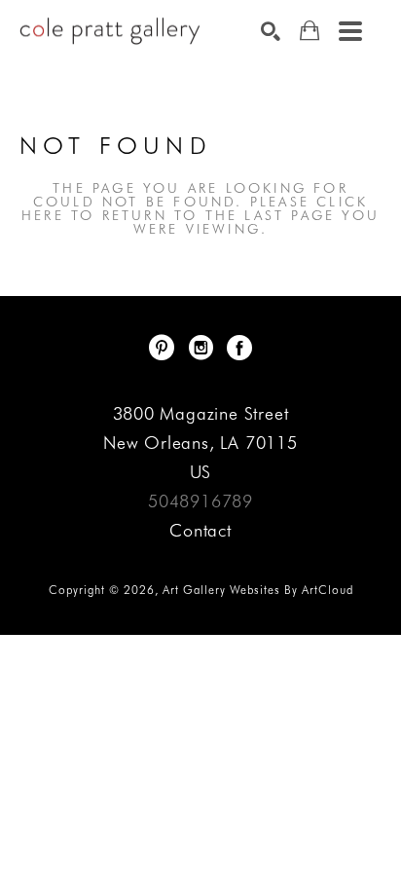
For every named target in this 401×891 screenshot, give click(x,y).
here (42, 215)
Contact (200, 530)
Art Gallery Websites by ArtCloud (258, 589)
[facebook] (239, 347)
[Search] (270, 31)
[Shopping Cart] (309, 30)
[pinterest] (161, 347)
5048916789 (200, 501)
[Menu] (350, 31)
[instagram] (200, 347)
